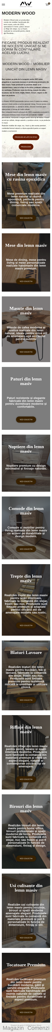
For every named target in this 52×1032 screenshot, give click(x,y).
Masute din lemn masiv (26, 310)
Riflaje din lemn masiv (26, 729)
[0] (46, 4)
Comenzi (38, 1028)
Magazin (13, 1028)
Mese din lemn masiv (26, 245)
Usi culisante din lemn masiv (26, 888)
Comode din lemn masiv (26, 511)
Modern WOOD (18, 13)
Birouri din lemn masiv (26, 808)
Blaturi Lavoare (26, 652)
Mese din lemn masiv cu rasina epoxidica (26, 177)
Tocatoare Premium (26, 964)
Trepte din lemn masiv (26, 578)
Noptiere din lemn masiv (26, 449)
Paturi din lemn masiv (26, 381)
